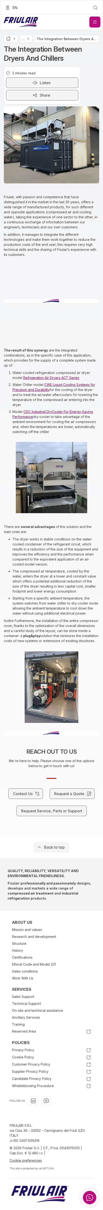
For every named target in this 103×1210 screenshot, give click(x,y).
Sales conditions (25, 971)
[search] (95, 7)
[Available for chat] (89, 1197)
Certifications (22, 957)
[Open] (94, 22)
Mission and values (27, 930)
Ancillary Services (26, 1017)
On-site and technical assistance (37, 1010)
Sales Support (23, 997)
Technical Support (26, 1003)
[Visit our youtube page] (46, 1100)
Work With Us (22, 978)
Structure (19, 943)
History (17, 950)
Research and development (34, 937)
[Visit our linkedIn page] (33, 1100)
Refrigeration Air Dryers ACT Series (51, 378)
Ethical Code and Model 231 (34, 964)
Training (18, 1024)
